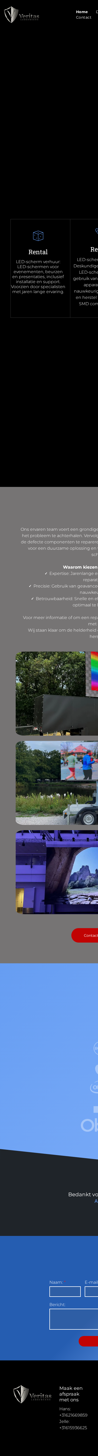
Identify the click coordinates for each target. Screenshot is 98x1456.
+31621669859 (73, 1415)
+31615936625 (73, 1427)
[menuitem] (82, 12)
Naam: (56, 1282)
